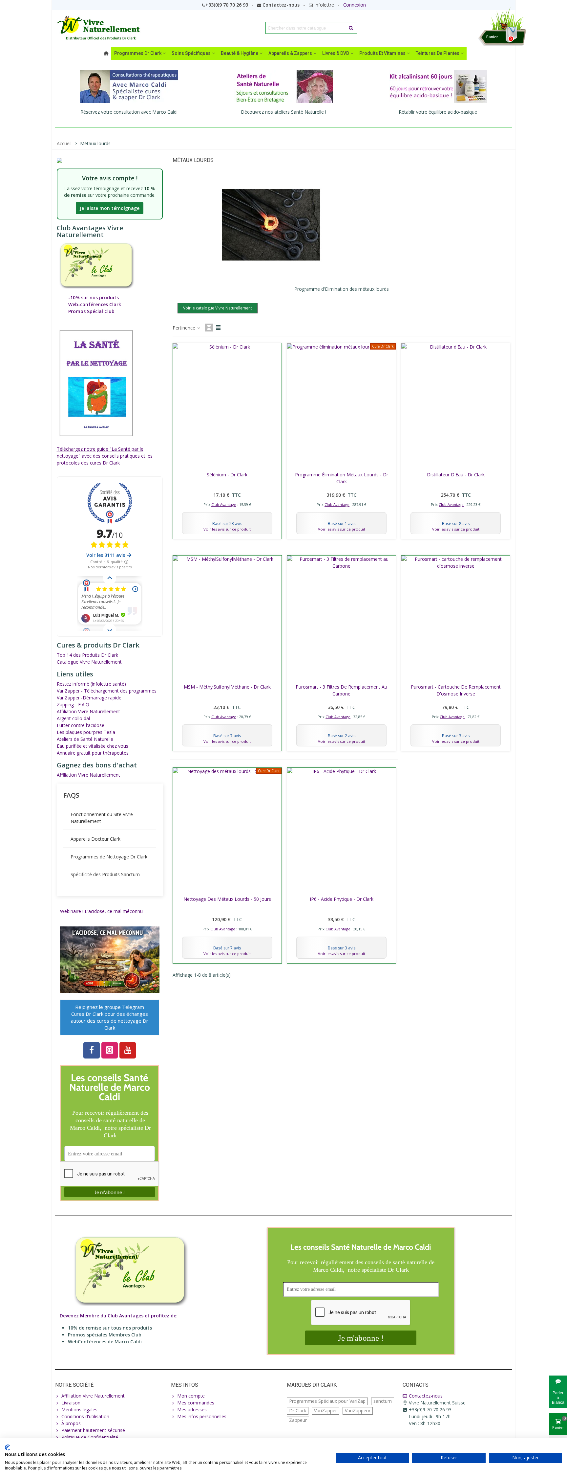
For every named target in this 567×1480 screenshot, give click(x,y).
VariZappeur (357, 1410)
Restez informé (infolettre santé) (91, 684)
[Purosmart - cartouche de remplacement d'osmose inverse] (455, 618)
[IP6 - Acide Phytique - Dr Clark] (341, 830)
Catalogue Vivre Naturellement (89, 662)
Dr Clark (297, 1410)
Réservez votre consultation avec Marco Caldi (129, 112)
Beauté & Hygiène (239, 53)
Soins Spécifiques (191, 53)
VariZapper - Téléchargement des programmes (107, 691)
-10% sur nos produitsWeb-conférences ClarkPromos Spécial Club (94, 304)
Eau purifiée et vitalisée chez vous (92, 746)
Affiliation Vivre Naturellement (88, 711)
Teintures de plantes (437, 53)
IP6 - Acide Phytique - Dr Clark (341, 899)
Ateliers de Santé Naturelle (85, 739)
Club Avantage (223, 504)
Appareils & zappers (290, 53)
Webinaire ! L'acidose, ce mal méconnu (101, 911)
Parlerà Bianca (558, 1397)
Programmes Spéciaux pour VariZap (327, 1401)
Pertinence (185, 328)
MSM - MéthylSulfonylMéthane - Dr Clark (227, 687)
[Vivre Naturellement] (101, 28)
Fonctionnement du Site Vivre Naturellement (102, 817)
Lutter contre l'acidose (80, 725)
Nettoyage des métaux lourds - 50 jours (227, 899)
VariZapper (325, 1410)
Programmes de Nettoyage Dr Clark (109, 857)
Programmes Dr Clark (137, 53)
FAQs (71, 795)
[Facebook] (91, 1050)
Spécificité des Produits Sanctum (105, 874)
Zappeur (298, 1420)
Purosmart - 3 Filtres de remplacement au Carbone (341, 690)
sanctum (382, 1401)
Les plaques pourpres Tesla (86, 732)
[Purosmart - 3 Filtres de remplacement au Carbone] (341, 618)
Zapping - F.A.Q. (73, 704)
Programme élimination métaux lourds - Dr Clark (341, 478)
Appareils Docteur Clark (95, 839)
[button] (109, 1017)
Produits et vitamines (382, 53)
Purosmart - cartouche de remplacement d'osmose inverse (456, 690)
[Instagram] (109, 1050)
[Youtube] (127, 1050)
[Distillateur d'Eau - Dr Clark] (455, 405)
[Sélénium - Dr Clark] (227, 405)
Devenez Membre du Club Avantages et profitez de (118, 1315)
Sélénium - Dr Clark (227, 474)
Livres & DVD (335, 53)
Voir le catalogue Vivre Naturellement (217, 308)
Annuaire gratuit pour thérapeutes (93, 753)
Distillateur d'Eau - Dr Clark (456, 474)
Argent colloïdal (73, 718)
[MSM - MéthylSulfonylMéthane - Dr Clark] (227, 618)
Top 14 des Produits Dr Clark (87, 655)
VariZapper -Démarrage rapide (89, 697)
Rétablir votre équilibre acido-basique (438, 112)
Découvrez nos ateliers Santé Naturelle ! (283, 112)
